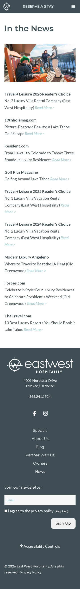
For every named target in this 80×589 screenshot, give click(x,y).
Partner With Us (40, 455)
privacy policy (42, 511)
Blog (40, 447)
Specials (40, 430)
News (40, 472)
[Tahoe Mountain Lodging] (6, 6)
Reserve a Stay (38, 6)
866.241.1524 (40, 396)
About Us (40, 439)
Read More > (62, 159)
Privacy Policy (31, 572)
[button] (34, 413)
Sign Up (63, 523)
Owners (40, 463)
